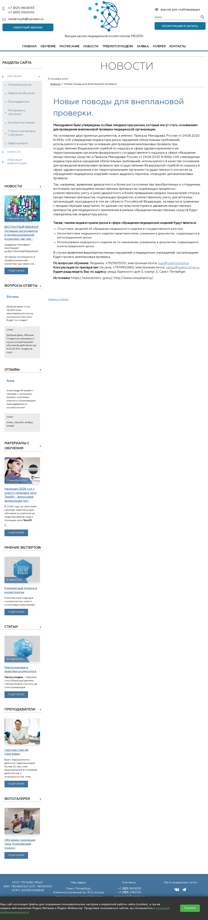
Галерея (159, 46)
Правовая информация (16, 162)
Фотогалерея (17, 799)
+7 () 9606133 (129, 888)
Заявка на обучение (21, 93)
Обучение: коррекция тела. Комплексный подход (19, 844)
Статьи (11, 626)
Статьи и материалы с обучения (21, 133)
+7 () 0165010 (129, 892)
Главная (29, 46)
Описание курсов (19, 85)
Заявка (143, 46)
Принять (190, 908)
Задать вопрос (18, 143)
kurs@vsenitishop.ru (173, 263)
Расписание (69, 46)
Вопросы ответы (21, 285)
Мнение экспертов (22, 547)
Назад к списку (58, 299)
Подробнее (16, 271)
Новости (90, 46)
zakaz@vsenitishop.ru (182, 267)
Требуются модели (117, 46)
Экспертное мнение (21, 122)
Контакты (178, 46)
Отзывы (12, 369)
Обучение (48, 46)
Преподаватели (18, 102)
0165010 (21, 12)
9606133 (21, 8)
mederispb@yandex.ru (25, 19)
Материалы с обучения (16, 112)
